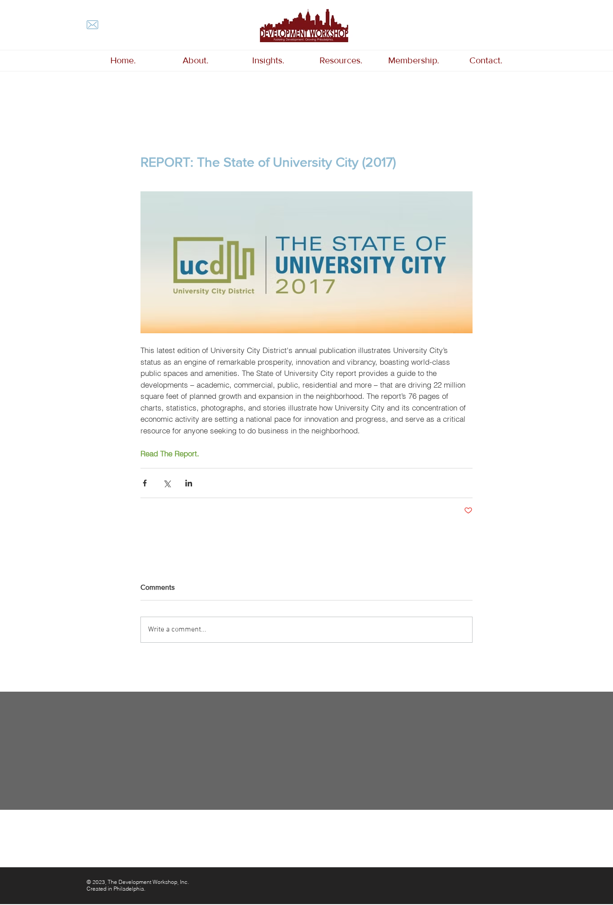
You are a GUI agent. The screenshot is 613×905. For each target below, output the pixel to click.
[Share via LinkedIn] (188, 483)
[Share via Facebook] (144, 483)
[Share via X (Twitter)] (166, 483)
